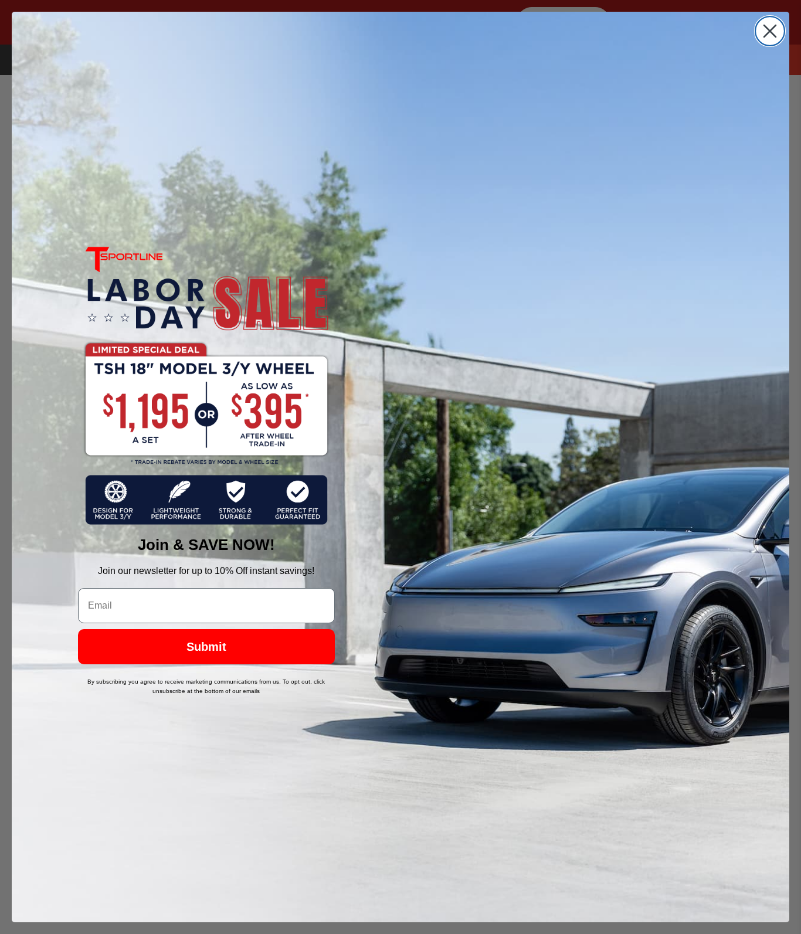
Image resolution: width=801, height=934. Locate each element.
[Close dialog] (770, 31)
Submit (206, 646)
